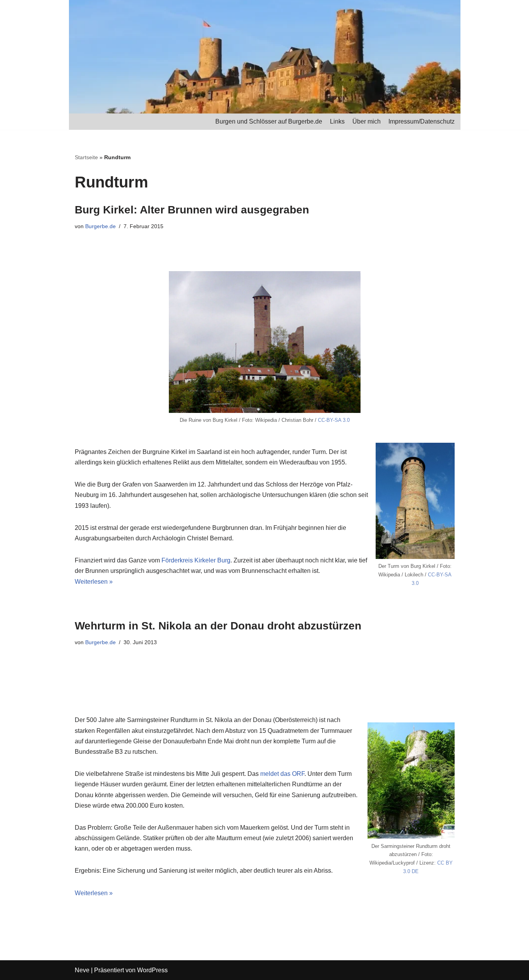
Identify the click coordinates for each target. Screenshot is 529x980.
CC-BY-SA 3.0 (334, 420)
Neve (82, 970)
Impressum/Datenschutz (421, 121)
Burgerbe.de (100, 226)
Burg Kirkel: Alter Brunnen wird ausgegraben (192, 210)
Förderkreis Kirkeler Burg (195, 560)
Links (337, 121)
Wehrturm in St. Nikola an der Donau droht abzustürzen (218, 626)
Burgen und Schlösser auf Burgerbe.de (268, 121)
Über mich (366, 121)
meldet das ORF (282, 773)
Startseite (86, 157)
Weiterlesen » (94, 581)
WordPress (152, 970)
